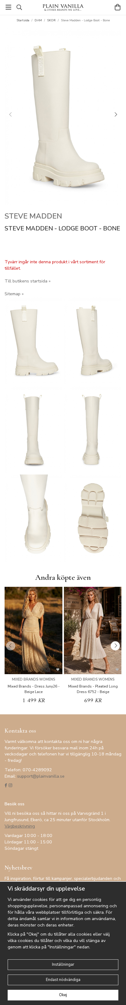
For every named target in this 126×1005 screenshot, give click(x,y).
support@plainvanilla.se (41, 776)
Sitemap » (14, 294)
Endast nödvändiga (63, 979)
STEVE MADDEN (33, 216)
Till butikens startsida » (27, 281)
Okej (63, 995)
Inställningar (63, 964)
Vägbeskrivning (20, 826)
